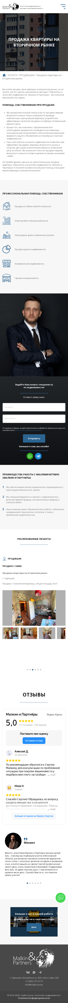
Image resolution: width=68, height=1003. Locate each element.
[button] (27, 669)
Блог (34, 927)
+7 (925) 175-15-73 (34, 981)
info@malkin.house (34, 984)
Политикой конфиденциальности (28, 430)
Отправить (34, 438)
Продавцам (14, 558)
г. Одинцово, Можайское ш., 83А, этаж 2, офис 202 (34, 977)
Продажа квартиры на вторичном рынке (24, 573)
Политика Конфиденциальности (34, 998)
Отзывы (34, 694)
